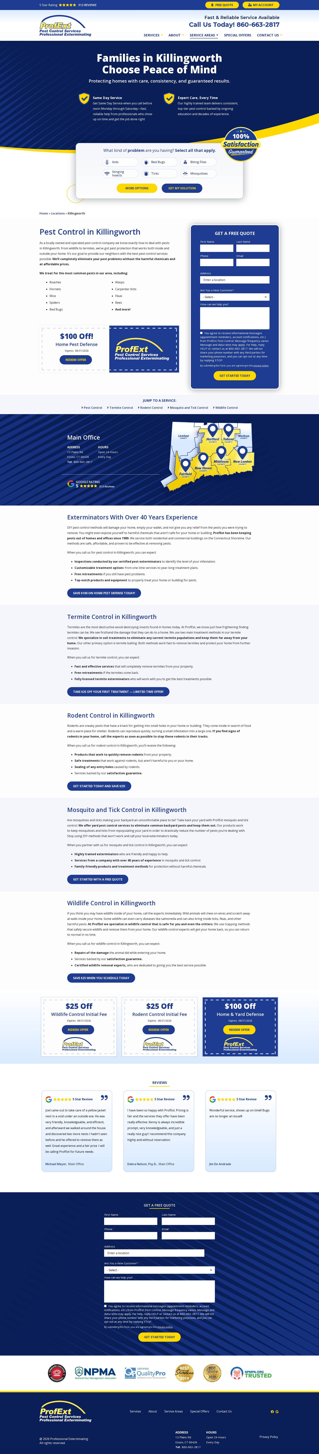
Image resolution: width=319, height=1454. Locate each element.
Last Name (243, 241)
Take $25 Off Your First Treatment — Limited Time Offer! (118, 692)
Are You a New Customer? (217, 290)
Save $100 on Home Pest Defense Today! (104, 593)
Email (239, 256)
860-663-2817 (83, 462)
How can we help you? (214, 304)
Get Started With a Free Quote (97, 879)
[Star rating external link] (100, 5)
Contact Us (268, 35)
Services (152, 35)
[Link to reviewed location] (76, 1099)
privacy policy (261, 365)
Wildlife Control (226, 407)
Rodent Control (151, 407)
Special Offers (237, 35)
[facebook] (272, 1411)
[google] (277, 1411)
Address (205, 273)
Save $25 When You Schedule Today (101, 978)
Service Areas (203, 35)
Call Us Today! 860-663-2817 (234, 24)
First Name (207, 241)
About (175, 35)
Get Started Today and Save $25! (99, 786)
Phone (204, 256)
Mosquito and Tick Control (189, 407)
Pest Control (93, 407)
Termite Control (121, 407)
